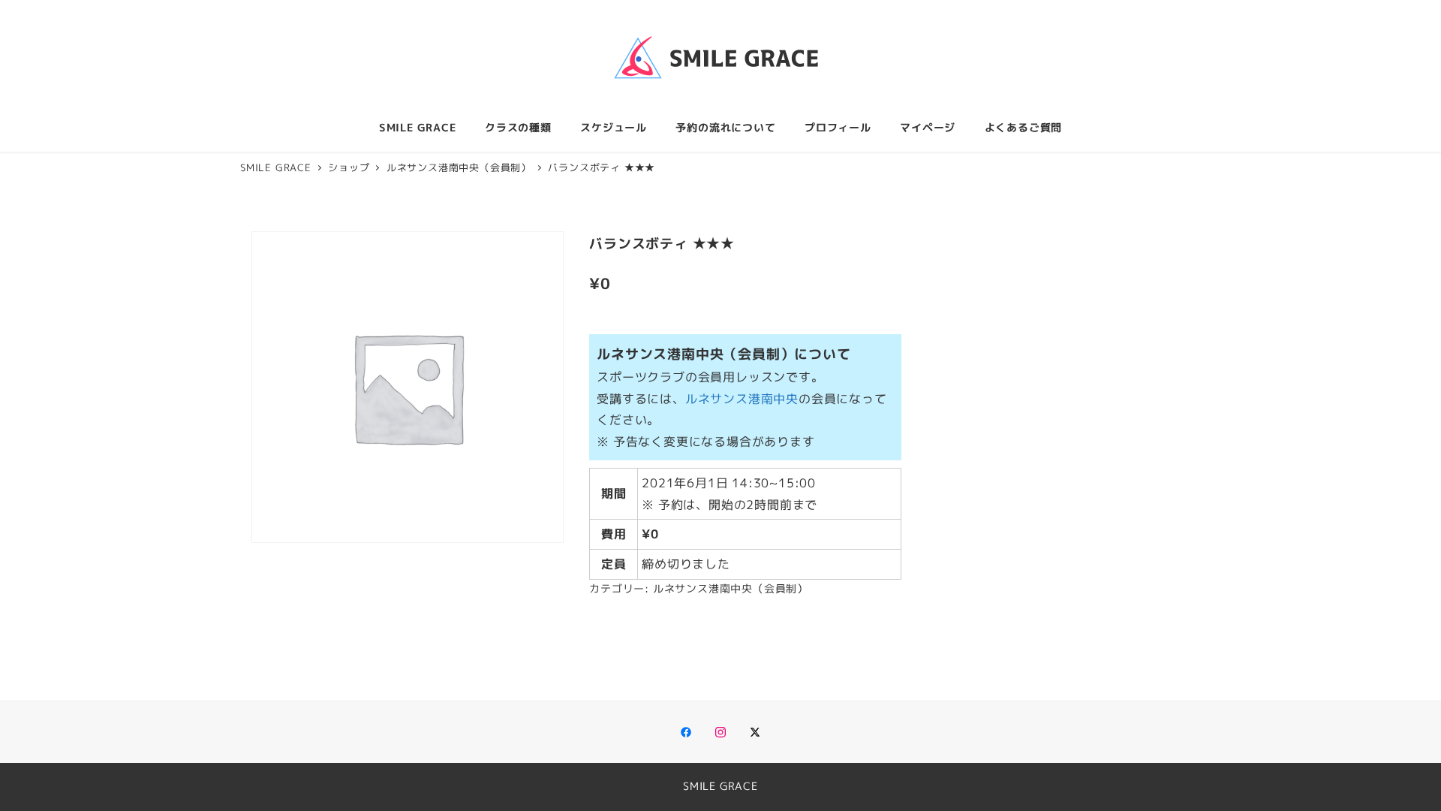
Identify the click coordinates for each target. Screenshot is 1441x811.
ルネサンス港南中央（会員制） (730, 588)
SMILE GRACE (720, 786)
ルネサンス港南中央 (742, 398)
